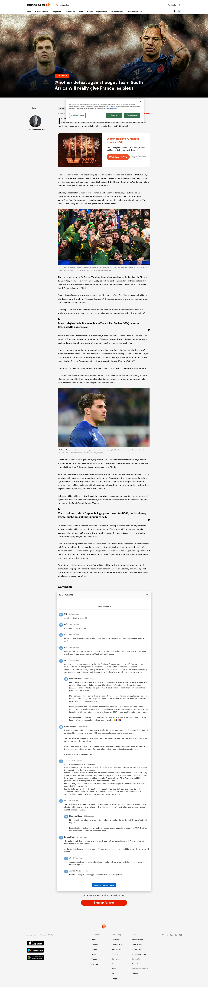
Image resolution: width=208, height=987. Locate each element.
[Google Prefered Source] (51, 958)
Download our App (134, 11)
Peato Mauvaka (142, 463)
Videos (94, 959)
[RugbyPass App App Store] (51, 943)
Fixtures (94, 944)
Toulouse (67, 382)
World (114, 969)
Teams (80, 11)
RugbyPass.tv (117, 944)
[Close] (140, 101)
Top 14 (92, 357)
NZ (113, 973)
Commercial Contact (140, 969)
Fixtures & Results (41, 11)
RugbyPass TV (101, 11)
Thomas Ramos (112, 122)
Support (135, 964)
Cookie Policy (137, 949)
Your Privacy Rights (77, 115)
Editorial (135, 973)
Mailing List (116, 949)
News (29, 11)
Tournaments (70, 11)
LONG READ (62, 75)
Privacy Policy (137, 939)
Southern (115, 964)
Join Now (115, 939)
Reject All (114, 115)
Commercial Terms (139, 954)
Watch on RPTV (118, 157)
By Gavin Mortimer (37, 129)
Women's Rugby (117, 11)
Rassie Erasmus (72, 295)
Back (34, 108)
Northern (115, 959)
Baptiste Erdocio (65, 488)
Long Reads (56, 11)
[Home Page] (38, 5)
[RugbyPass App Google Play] (51, 950)
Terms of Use (137, 944)
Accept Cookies (132, 115)
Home (93, 939)
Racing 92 (122, 353)
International (65, 108)
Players (90, 11)
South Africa (78, 196)
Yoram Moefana (95, 467)
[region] (105, 110)
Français (115, 978)
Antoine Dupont (65, 450)
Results (94, 949)
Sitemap (94, 964)
